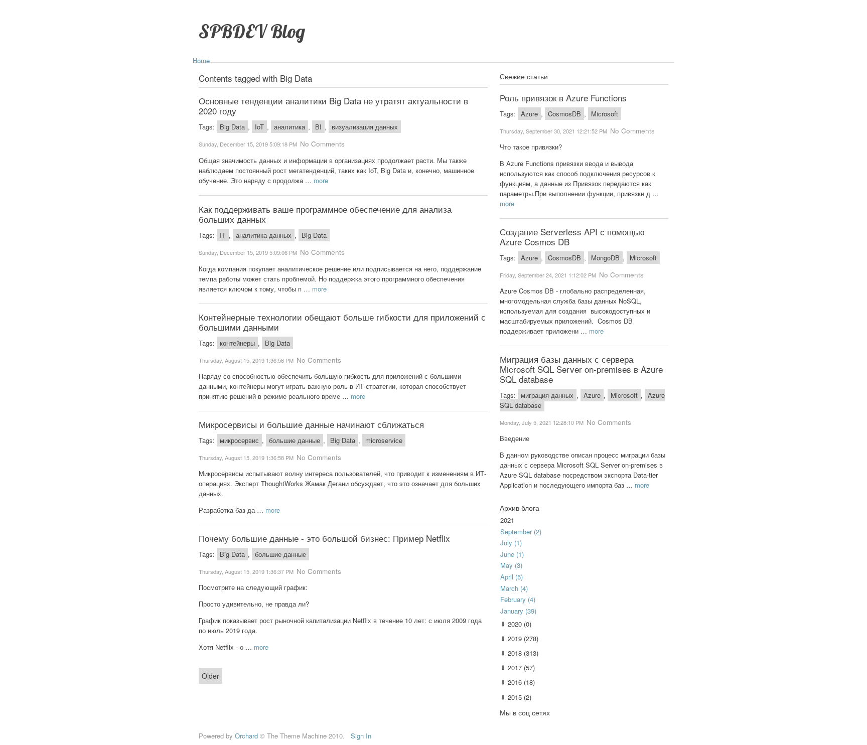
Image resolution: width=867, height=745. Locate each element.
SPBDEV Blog (252, 31)
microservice (383, 440)
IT (223, 235)
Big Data (232, 126)
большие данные (294, 440)
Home (201, 60)
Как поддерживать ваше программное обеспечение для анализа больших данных (325, 214)
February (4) (517, 599)
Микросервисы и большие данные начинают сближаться (311, 424)
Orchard (246, 735)
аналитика (289, 126)
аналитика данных (264, 235)
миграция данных (547, 395)
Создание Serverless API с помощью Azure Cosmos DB (572, 236)
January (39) (518, 611)
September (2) (520, 531)
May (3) (511, 565)
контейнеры (237, 343)
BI (318, 126)
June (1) (512, 554)
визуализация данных (365, 126)
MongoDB (605, 257)
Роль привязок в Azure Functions (563, 97)
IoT (259, 126)
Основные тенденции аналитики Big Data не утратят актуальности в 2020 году (333, 105)
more (321, 180)
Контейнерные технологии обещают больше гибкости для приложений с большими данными (342, 322)
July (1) (511, 542)
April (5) (511, 576)
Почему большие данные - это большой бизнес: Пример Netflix (324, 538)
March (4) (514, 588)
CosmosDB (564, 113)
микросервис (239, 440)
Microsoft (604, 113)
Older (210, 676)
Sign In (361, 735)
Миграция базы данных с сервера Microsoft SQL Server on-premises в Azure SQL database (581, 369)
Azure (529, 113)
